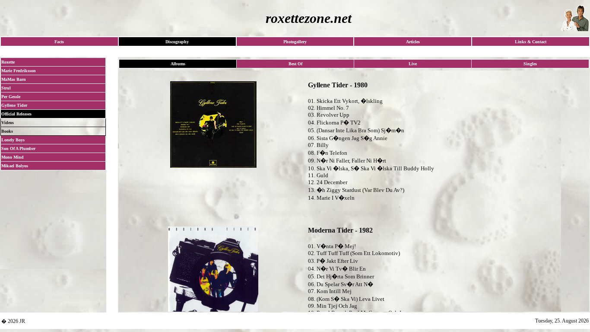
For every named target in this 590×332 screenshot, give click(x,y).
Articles (413, 41)
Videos (7, 122)
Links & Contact (530, 41)
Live (413, 63)
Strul (6, 88)
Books (7, 131)
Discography (177, 41)
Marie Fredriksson (18, 70)
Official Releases (16, 114)
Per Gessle (10, 96)
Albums (178, 63)
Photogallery (295, 41)
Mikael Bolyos (14, 165)
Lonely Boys (13, 139)
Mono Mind (12, 157)
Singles (530, 63)
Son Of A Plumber (18, 148)
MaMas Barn (13, 79)
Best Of (295, 63)
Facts (59, 41)
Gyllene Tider (14, 105)
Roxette (8, 62)
